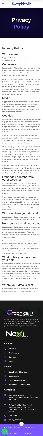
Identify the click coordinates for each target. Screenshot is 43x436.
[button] (4, 431)
